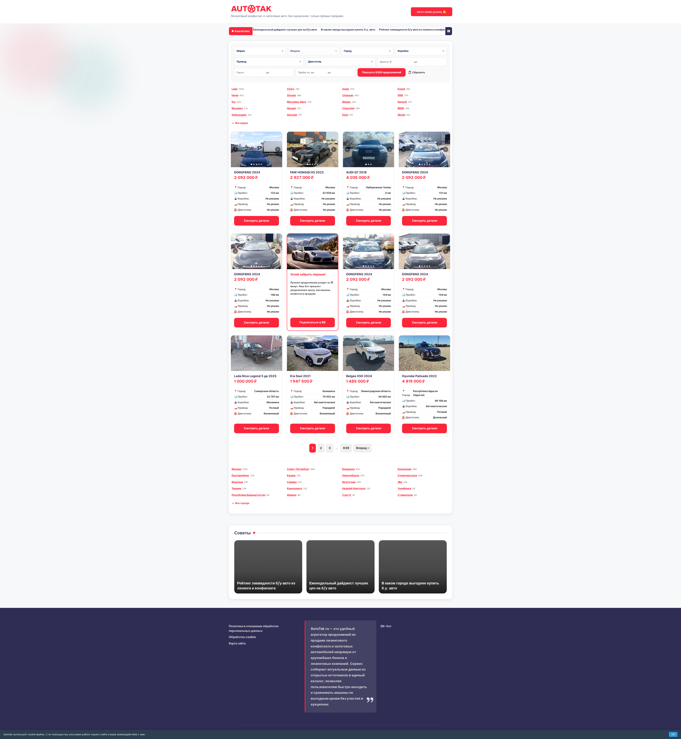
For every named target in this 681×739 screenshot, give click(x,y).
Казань (291, 475)
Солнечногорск (407, 475)
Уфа (400, 481)
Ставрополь (405, 494)
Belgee (346, 101)
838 (346, 448)
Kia (234, 101)
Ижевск (292, 494)
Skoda (401, 114)
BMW (401, 108)
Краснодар (404, 468)
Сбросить (418, 72)
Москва (236, 468)
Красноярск (294, 488)
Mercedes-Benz (296, 101)
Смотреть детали (256, 221)
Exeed (401, 88)
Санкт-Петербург (298, 468)
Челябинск (404, 488)
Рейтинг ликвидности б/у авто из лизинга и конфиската (392, 29)
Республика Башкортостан (248, 494)
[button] (431, 11)
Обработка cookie (242, 637)
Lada (234, 88)
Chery (290, 88)
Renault (402, 101)
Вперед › (362, 448)
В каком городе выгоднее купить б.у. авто (325, 29)
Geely (345, 88)
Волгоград (349, 481)
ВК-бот (386, 626)
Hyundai (292, 114)
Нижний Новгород (353, 488)
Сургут (346, 494)
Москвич (237, 108)
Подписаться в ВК (312, 322)
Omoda (291, 95)
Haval (235, 95)
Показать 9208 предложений (381, 72)
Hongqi (291, 108)
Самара (292, 481)
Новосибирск (350, 475)
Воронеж (237, 481)
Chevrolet (348, 108)
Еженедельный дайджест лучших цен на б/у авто (262, 29)
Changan (347, 95)
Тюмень (236, 488)
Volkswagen (239, 114)
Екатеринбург (240, 475)
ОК (673, 734)
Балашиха (348, 468)
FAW (400, 95)
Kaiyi (345, 114)
